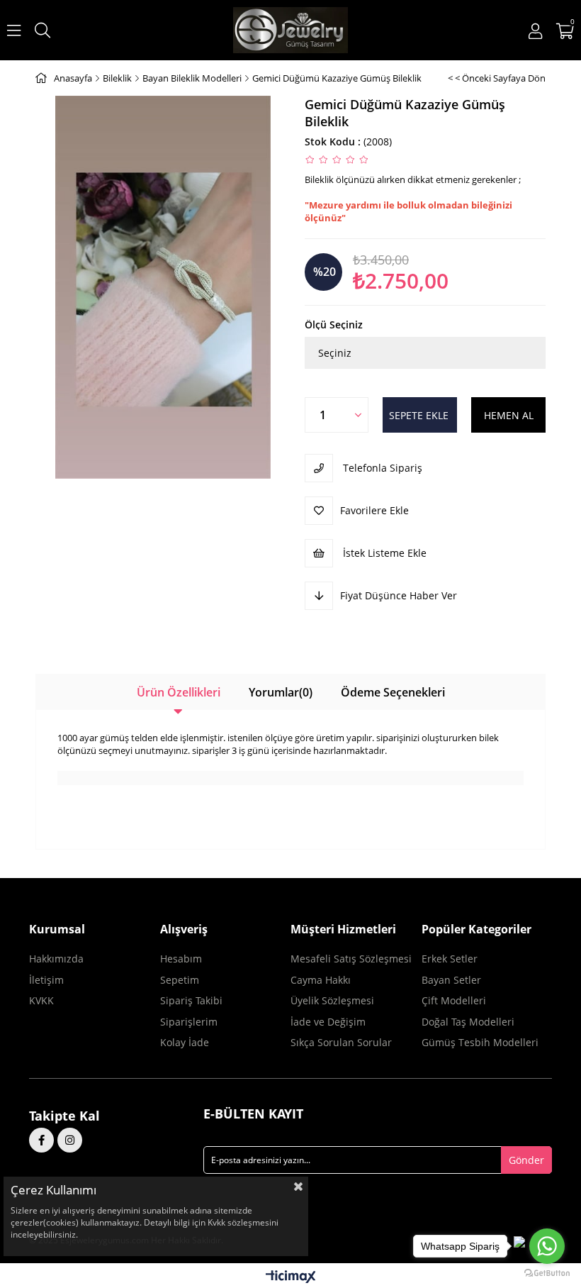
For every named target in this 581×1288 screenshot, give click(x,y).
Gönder (526, 1160)
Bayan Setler (451, 980)
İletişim (46, 980)
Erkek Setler (450, 958)
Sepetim (179, 980)
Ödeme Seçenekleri (393, 692)
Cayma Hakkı (320, 980)
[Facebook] (41, 1140)
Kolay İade (184, 1042)
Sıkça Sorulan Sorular (341, 1042)
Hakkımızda (56, 958)
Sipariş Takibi (191, 1000)
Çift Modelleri (454, 1000)
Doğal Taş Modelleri (468, 1021)
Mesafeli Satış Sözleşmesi (351, 958)
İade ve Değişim (328, 1021)
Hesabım (181, 958)
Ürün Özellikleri (178, 692)
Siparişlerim (189, 1021)
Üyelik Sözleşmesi (332, 1000)
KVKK (41, 1000)
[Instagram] (69, 1140)
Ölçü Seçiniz (334, 325)
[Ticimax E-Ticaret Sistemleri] (291, 1277)
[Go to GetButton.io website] (547, 1273)
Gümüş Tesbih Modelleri (480, 1042)
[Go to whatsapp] (547, 1246)
